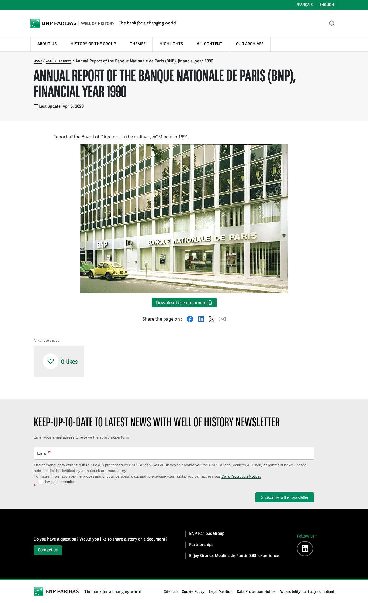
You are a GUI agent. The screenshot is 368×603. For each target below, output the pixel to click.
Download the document (182, 303)
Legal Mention (220, 592)
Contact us (48, 550)
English (327, 5)
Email (44, 452)
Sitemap (171, 592)
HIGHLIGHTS (171, 44)
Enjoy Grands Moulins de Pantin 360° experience (234, 556)
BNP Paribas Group (206, 534)
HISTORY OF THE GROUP (93, 44)
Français (304, 5)
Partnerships (201, 545)
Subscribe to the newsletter (284, 497)
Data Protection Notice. (241, 476)
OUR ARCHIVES (250, 44)
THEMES (138, 44)
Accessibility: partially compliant (307, 592)
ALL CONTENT (209, 44)
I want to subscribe (59, 482)
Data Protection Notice (256, 592)
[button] (50, 361)
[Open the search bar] (332, 23)
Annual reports (58, 61)
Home (38, 61)
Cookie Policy (193, 592)
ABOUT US (47, 44)
